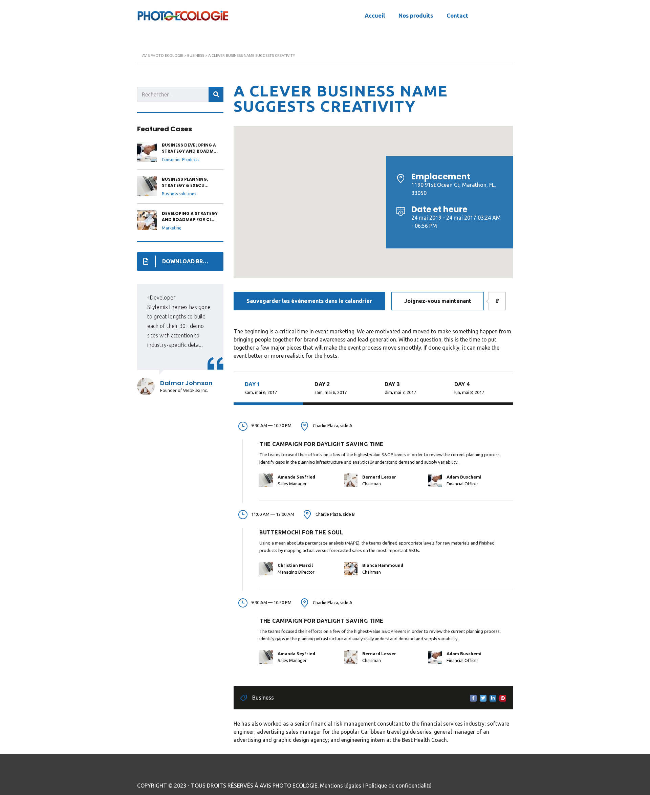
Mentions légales (340, 785)
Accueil (375, 15)
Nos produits (415, 15)
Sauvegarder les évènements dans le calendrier (309, 301)
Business (263, 697)
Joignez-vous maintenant (444, 301)
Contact (457, 15)
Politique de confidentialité (398, 785)
